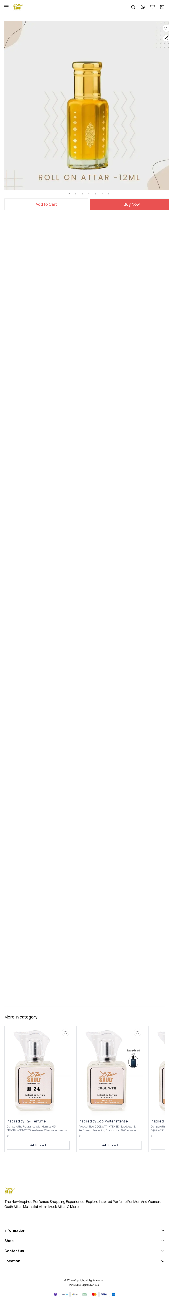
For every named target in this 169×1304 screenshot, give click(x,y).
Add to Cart (46, 204)
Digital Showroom (90, 1284)
